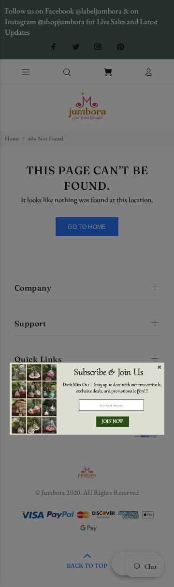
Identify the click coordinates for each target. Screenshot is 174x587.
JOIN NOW (112, 421)
